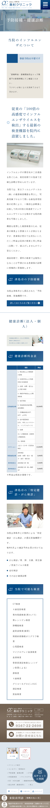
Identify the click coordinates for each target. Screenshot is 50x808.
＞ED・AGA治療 (13, 781)
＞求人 (30, 785)
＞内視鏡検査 (12, 777)
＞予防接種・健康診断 (15, 773)
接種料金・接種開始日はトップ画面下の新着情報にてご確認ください (24, 78)
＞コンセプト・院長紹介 (16, 769)
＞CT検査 (30, 773)
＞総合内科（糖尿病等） (16, 785)
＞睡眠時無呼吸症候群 (30, 781)
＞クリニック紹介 (13, 765)
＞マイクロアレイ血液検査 (30, 777)
